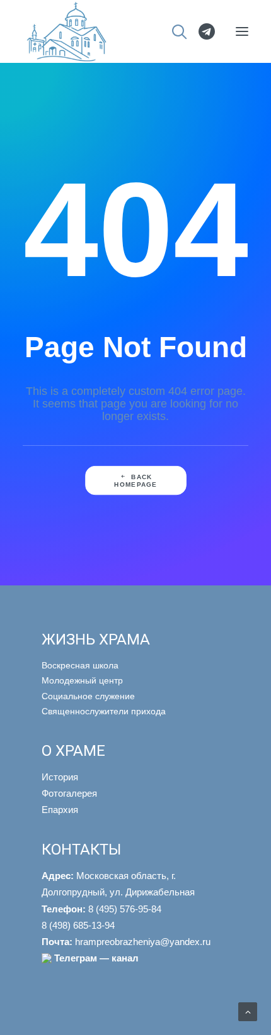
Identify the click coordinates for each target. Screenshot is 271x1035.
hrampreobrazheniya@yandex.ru (126, 941)
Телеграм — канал (96, 958)
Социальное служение (88, 696)
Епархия (60, 809)
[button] (242, 31)
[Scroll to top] (247, 1011)
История (60, 777)
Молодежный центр (82, 680)
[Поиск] (173, 32)
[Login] (201, 31)
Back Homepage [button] (135, 480)
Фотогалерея (69, 793)
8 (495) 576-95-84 (101, 909)
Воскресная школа (80, 665)
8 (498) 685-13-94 (78, 925)
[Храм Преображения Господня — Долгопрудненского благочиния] (65, 31)
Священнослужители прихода (104, 711)
